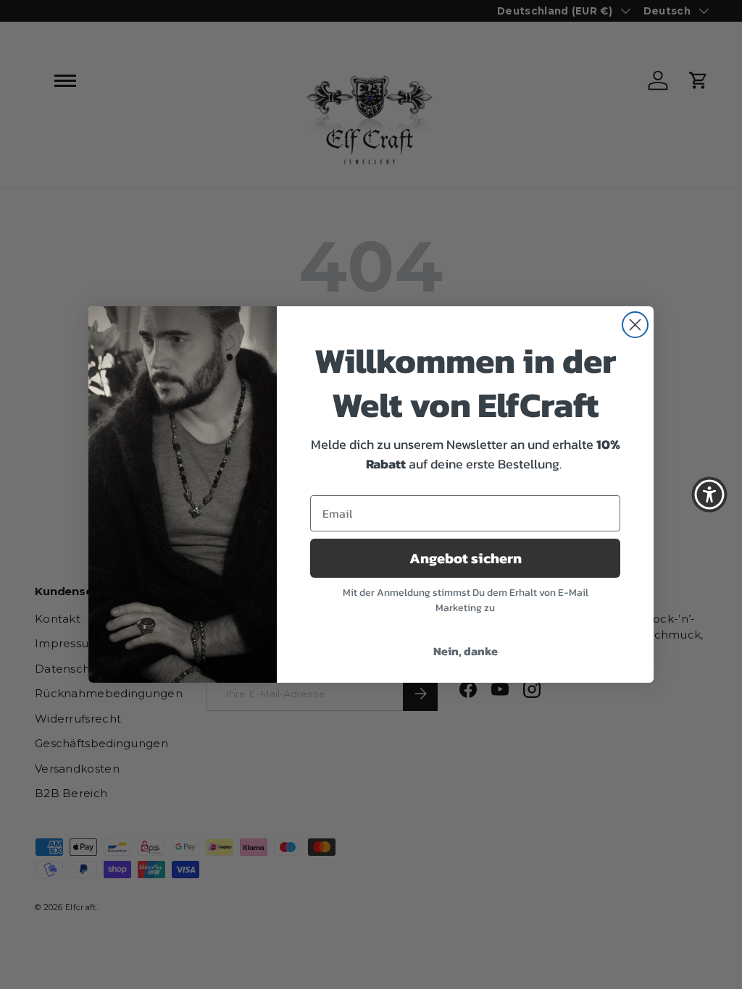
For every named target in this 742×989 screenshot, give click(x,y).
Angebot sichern (465, 558)
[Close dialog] (635, 324)
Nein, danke (465, 651)
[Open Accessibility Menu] (709, 494)
